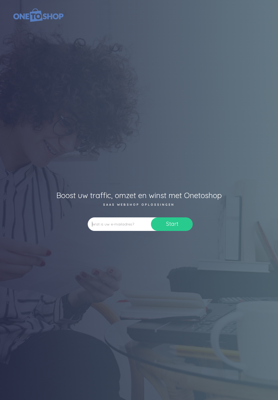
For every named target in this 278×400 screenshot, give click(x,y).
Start (172, 223)
